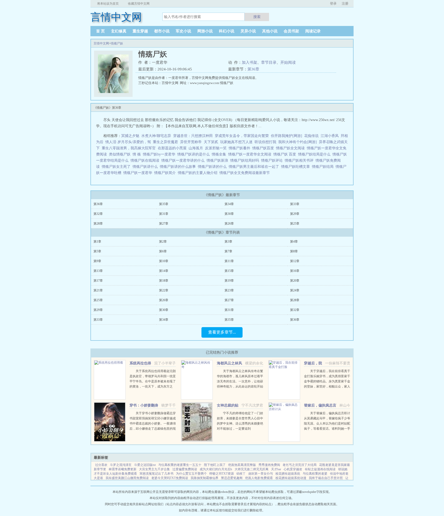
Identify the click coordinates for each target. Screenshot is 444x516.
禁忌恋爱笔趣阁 (232, 478)
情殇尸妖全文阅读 (291, 148)
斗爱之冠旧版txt (145, 465)
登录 (333, 3)
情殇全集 (220, 154)
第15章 (229, 271)
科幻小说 (226, 31)
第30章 (229, 214)
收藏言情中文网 (139, 3)
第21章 (98, 290)
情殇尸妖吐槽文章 (296, 167)
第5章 (97, 251)
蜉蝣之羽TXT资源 (221, 473)
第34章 (229, 204)
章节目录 (268, 62)
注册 (345, 3)
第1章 (97, 241)
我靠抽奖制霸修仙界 (204, 478)
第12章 (294, 261)
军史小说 (183, 31)
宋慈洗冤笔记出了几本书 (156, 473)
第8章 (294, 251)
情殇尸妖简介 (166, 173)
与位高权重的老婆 (315, 473)
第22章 (163, 290)
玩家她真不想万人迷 (236, 142)
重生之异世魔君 (165, 142)
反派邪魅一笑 (216, 148)
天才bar (276, 469)
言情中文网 (101, 43)
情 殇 (138, 154)
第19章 (229, 280)
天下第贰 (211, 142)
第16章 (294, 271)
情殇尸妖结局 (324, 167)
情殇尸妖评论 (273, 160)
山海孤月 (196, 148)
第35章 (163, 204)
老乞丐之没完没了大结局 (300, 465)
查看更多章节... (222, 332)
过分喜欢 (101, 465)
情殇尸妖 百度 (285, 154)
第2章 (163, 241)
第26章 (229, 223)
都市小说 (162, 31)
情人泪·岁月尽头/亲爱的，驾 (128, 142)
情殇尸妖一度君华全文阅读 (250, 154)
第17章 (98, 280)
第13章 (98, 271)
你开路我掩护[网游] (286, 136)
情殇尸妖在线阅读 (146, 160)
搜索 (257, 17)
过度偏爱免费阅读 (184, 469)
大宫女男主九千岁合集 (154, 469)
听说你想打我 (265, 142)
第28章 (98, 223)
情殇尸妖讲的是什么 (194, 154)
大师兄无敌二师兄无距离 (252, 469)
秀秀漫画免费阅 (269, 465)
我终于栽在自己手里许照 (326, 478)
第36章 (253, 69)
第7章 (228, 251)
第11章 (229, 261)
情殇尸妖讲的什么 (213, 167)
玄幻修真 (118, 31)
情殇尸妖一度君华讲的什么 (184, 160)
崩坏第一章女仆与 (260, 473)
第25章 (294, 223)
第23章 (229, 290)
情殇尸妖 (117, 43)
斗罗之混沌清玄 (121, 465)
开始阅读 (288, 62)
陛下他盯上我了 (215, 465)
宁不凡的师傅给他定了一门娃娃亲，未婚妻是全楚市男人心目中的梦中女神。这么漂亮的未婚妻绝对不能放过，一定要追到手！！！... (240, 423)
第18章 (163, 280)
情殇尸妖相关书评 (300, 160)
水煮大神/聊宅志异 (156, 136)
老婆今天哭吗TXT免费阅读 (169, 478)
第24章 (294, 290)
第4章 (294, 241)
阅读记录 (313, 31)
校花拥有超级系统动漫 (290, 478)
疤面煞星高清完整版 (242, 465)
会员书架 (291, 31)
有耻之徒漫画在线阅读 (320, 469)
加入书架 (249, 62)
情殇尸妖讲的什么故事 (179, 167)
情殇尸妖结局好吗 (245, 160)
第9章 (97, 261)
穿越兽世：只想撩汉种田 (193, 136)
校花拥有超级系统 (287, 473)
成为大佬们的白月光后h (216, 469)
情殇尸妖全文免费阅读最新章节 (245, 173)
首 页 (100, 31)
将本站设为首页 (108, 3)
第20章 (294, 280)
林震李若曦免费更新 (122, 469)
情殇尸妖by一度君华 (160, 154)
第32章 (98, 214)
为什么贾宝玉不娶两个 (191, 473)
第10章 (163, 261)
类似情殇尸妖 (121, 154)
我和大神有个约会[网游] (297, 142)
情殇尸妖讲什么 (146, 167)
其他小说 (270, 31)
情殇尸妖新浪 (218, 160)
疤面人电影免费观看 (259, 478)
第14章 (163, 271)
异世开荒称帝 (191, 142)
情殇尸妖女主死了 (117, 167)
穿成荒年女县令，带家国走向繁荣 (242, 136)
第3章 (228, 241)
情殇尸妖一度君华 (138, 173)
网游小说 (205, 31)
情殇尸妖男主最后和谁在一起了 (255, 167)
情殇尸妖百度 (264, 148)
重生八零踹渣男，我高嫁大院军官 (129, 148)
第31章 (163, 214)
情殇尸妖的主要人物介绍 (198, 173)
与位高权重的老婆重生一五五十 (179, 465)
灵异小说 (248, 31)
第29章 (294, 214)
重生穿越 (140, 31)
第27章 (163, 223)
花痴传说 (311, 136)
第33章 (294, 204)
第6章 (163, 251)
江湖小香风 (330, 136)
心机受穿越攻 (293, 469)
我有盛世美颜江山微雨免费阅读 (127, 478)
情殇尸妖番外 (240, 148)
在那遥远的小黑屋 (172, 148)
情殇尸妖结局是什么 (315, 154)
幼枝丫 (241, 473)
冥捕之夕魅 (130, 136)
